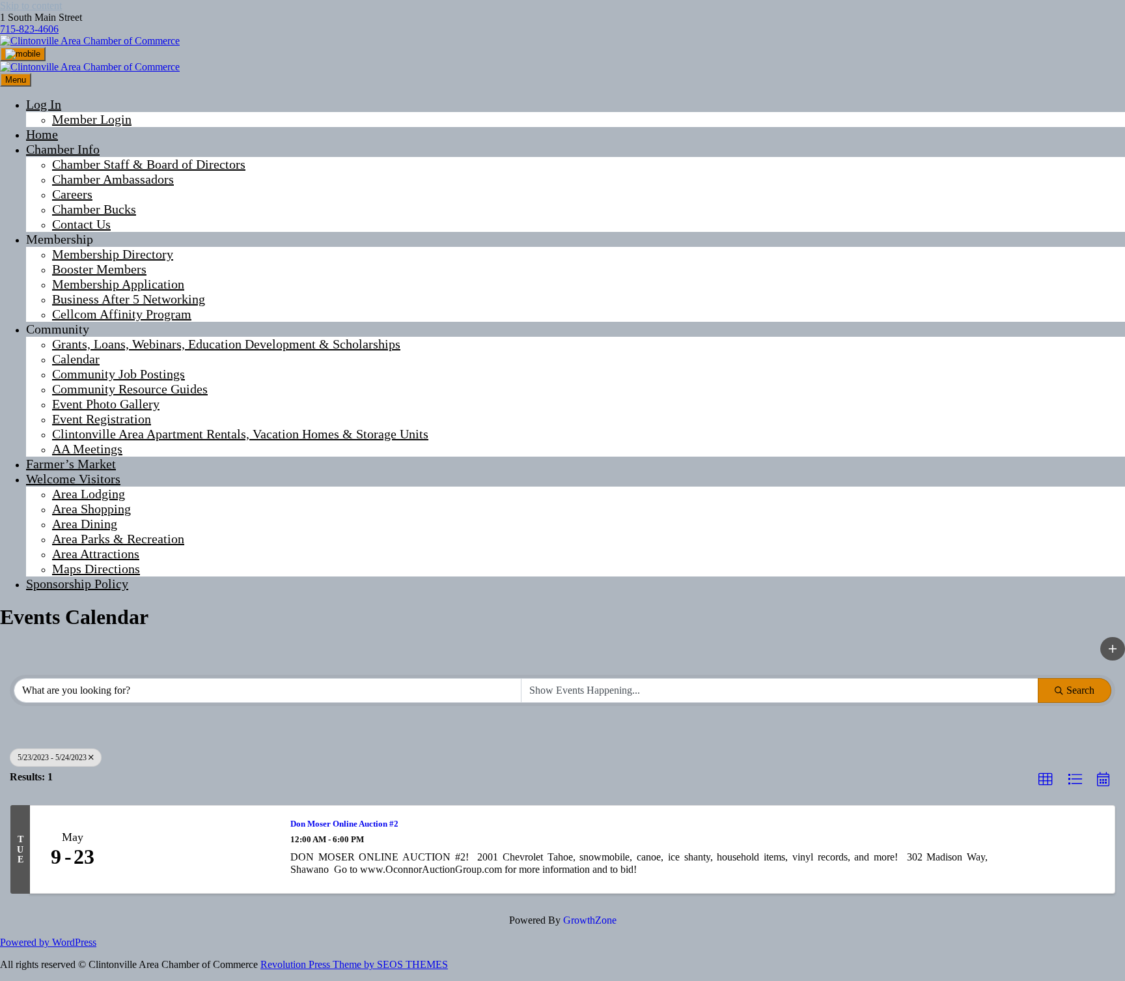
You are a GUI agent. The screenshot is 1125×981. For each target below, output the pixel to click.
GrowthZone (590, 920)
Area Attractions (95, 554)
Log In (43, 104)
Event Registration (101, 419)
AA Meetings (87, 449)
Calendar (76, 359)
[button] (1112, 649)
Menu (15, 80)
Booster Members (99, 269)
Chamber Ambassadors (113, 179)
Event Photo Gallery (106, 404)
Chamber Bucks (94, 209)
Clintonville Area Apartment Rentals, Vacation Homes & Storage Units (240, 434)
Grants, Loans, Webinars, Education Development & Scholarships (226, 344)
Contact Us (81, 224)
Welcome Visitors (73, 479)
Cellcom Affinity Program (121, 314)
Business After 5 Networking (128, 299)
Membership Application (118, 284)
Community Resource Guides (130, 389)
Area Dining (84, 524)
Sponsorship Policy (77, 583)
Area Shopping (91, 509)
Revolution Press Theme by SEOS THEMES (354, 964)
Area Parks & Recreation (118, 539)
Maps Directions (96, 569)
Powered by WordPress (48, 942)
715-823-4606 (29, 29)
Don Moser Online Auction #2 (344, 824)
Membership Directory (112, 254)
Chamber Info (63, 149)
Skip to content (31, 5)
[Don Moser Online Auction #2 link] (196, 849)
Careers (72, 194)
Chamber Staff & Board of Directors (148, 164)
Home (42, 134)
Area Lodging (88, 494)
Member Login (92, 119)
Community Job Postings (118, 374)
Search (1080, 690)
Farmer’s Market (71, 464)
